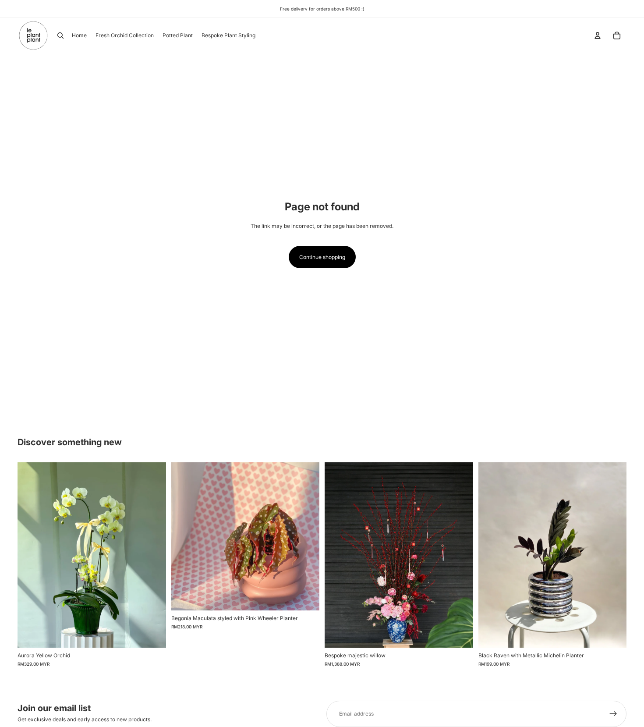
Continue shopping (322, 257)
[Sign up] (613, 714)
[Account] (597, 35)
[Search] (60, 35)
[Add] (152, 634)
